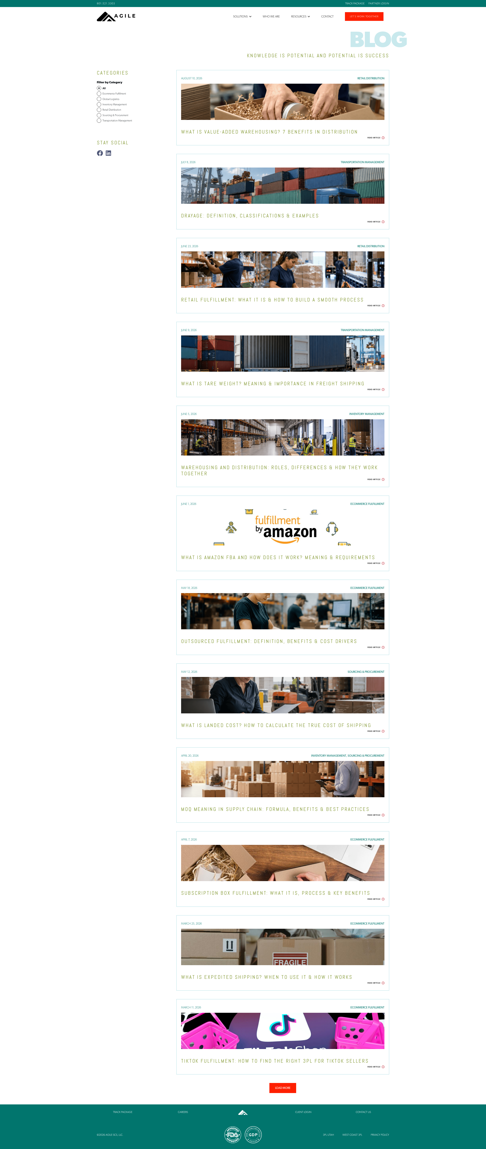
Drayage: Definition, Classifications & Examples (250, 215)
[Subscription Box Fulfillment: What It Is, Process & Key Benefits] (282, 863)
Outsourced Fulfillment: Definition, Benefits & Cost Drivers (269, 641)
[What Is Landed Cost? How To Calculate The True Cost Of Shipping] (282, 695)
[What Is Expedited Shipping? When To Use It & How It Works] (282, 947)
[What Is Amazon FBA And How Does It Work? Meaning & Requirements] (282, 527)
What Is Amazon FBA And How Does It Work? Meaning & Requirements (278, 557)
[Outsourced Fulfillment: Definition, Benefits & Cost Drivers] (282, 611)
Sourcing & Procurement (366, 672)
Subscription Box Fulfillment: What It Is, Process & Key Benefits (275, 893)
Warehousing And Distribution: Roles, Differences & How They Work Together (279, 470)
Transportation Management (362, 162)
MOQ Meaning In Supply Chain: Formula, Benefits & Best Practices (275, 809)
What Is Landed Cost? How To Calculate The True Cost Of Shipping (276, 725)
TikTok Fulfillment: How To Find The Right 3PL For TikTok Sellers (275, 1061)
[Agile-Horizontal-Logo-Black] (116, 16)
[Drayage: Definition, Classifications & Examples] (282, 186)
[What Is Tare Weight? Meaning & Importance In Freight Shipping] (282, 353)
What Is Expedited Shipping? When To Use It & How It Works (267, 977)
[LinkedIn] (108, 153)
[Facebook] (100, 153)
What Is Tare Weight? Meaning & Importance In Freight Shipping (273, 383)
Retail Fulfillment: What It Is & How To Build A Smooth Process (272, 300)
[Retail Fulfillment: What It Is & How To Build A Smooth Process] (282, 269)
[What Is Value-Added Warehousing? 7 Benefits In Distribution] (282, 102)
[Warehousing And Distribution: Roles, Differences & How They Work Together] (282, 437)
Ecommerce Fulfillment (367, 504)
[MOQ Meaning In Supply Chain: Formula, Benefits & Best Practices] (282, 779)
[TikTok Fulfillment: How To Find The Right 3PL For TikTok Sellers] (282, 1031)
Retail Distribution (370, 78)
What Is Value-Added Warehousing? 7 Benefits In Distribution (269, 132)
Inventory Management (366, 414)
